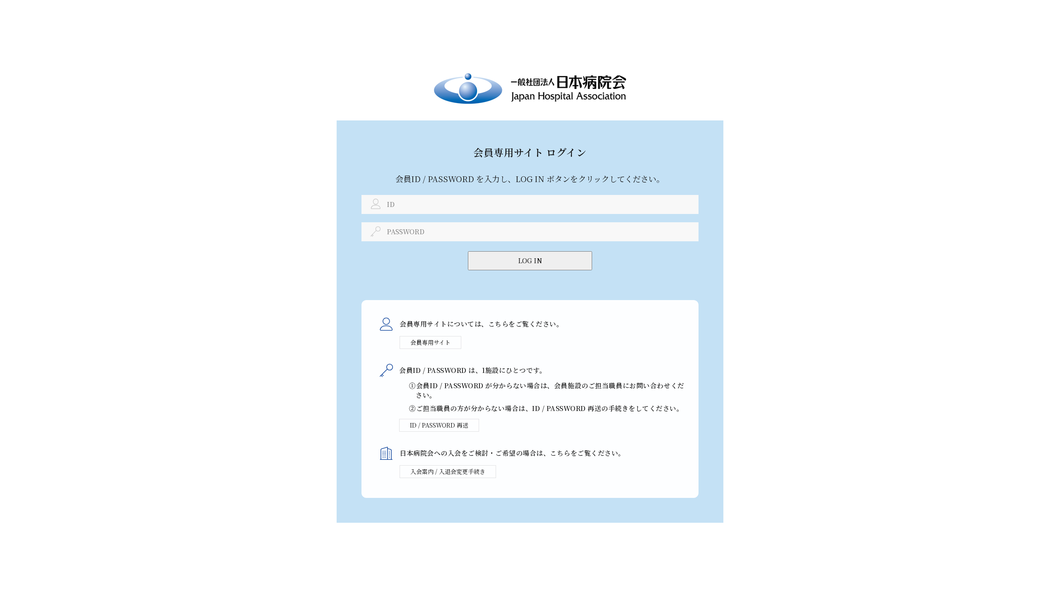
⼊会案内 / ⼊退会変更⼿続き (447, 471)
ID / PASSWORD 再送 (439, 425)
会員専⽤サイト (430, 342)
